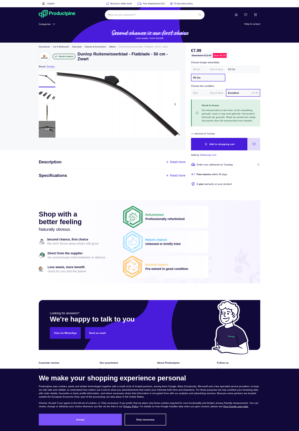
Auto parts (77, 47)
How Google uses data (235, 406)
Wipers (112, 47)
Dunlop (51, 66)
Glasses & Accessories (95, 47)
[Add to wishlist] (254, 144)
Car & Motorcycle (61, 47)
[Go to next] (175, 104)
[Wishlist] (246, 14)
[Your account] (236, 14)
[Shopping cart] (255, 14)
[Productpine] (57, 14)
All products (44, 47)
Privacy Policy (130, 406)
